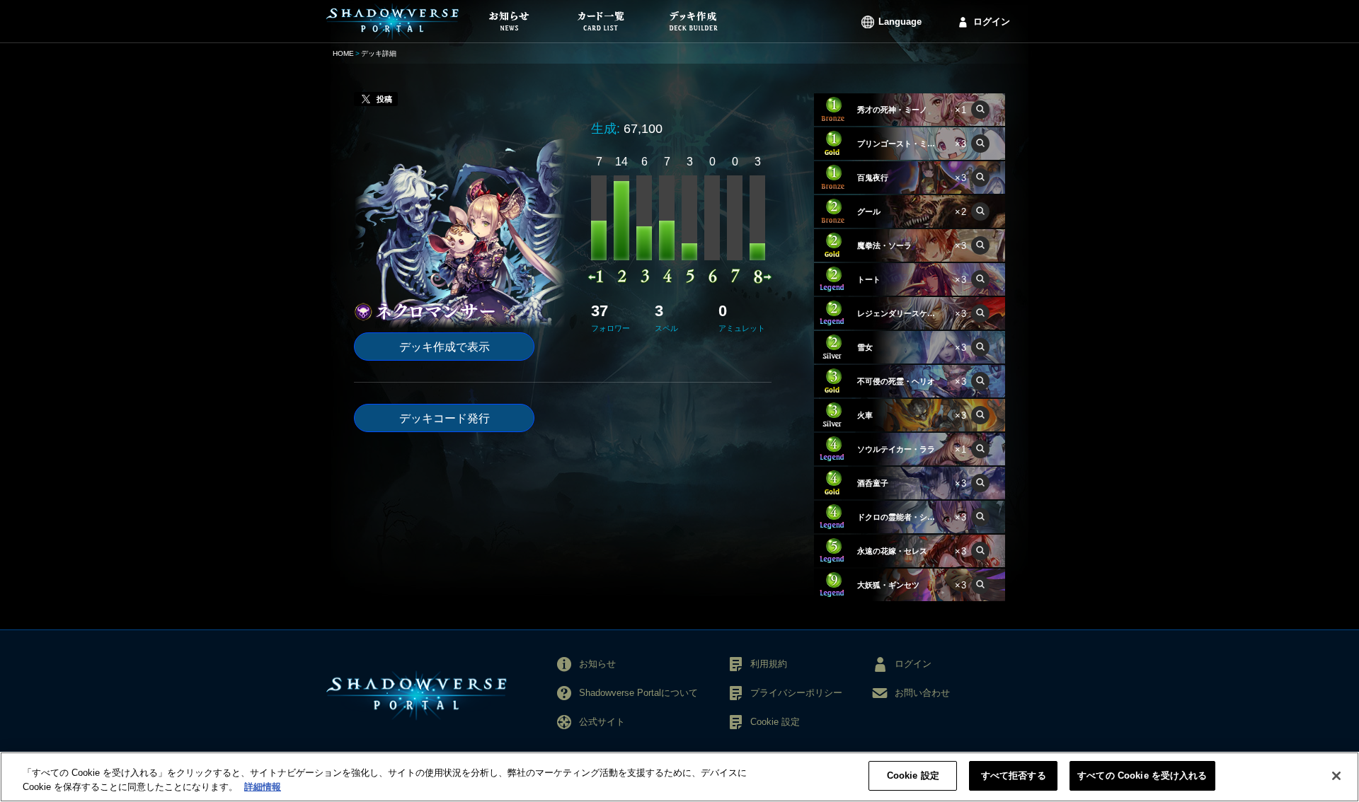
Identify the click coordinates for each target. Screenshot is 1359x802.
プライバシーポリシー (796, 692)
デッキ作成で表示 (444, 347)
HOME (343, 53)
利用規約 (768, 663)
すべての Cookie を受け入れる (1142, 775)
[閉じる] (1336, 775)
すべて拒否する (1013, 775)
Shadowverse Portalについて (638, 692)
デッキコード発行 (444, 418)
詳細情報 (262, 786)
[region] (679, 777)
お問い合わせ (922, 692)
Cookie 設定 (913, 775)
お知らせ (597, 663)
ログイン (991, 21)
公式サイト (602, 721)
